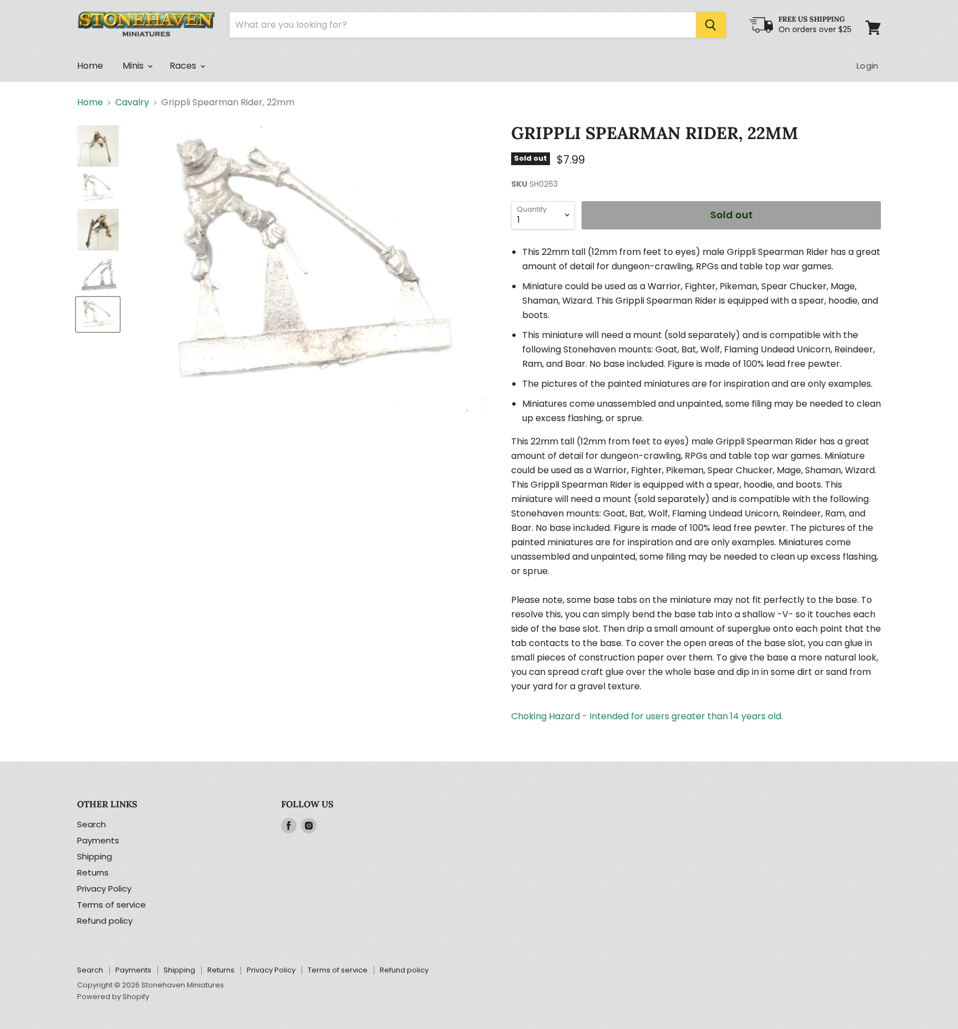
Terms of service (111, 904)
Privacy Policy (104, 888)
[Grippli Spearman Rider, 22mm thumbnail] (98, 146)
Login (867, 65)
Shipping (94, 856)
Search (91, 824)
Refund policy (105, 920)
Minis (134, 65)
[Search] (711, 25)
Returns (93, 872)
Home (90, 65)
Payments (98, 840)
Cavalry (132, 102)
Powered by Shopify (113, 996)
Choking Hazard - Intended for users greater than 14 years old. (647, 716)
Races (184, 65)
